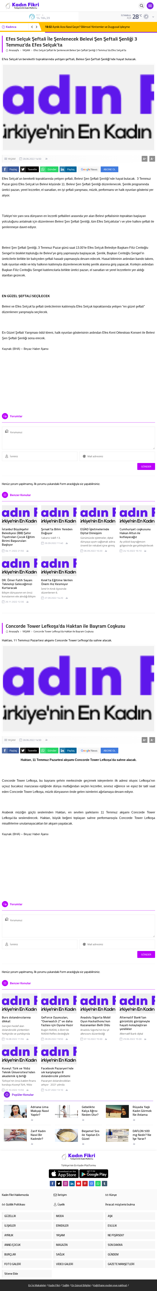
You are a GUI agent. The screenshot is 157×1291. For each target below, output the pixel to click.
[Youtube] (78, 1183)
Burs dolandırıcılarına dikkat (16, 1019)
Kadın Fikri (54, 1285)
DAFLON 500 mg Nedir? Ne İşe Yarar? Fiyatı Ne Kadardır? (142, 1138)
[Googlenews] (91, 1183)
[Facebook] (52, 1183)
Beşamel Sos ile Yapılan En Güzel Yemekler (90, 1136)
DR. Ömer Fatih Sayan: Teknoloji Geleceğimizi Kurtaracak (17, 584)
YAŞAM (26, 50)
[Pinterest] (85, 1183)
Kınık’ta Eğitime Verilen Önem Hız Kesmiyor (57, 582)
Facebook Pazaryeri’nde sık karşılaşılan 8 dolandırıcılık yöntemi (57, 1072)
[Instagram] (65, 1183)
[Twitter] (59, 1183)
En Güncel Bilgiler (81, 1285)
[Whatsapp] (98, 1183)
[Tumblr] (104, 1183)
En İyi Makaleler (37, 1285)
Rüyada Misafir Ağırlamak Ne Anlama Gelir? (75, 27)
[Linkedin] (72, 1183)
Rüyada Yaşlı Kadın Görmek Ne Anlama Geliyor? (142, 1112)
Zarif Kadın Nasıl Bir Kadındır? (38, 1135)
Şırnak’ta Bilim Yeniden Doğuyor (56, 531)
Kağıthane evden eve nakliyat (110, 1285)
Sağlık (65, 1285)
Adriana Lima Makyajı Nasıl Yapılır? (40, 1110)
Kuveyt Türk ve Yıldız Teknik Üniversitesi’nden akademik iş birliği (18, 1072)
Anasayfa (14, 50)
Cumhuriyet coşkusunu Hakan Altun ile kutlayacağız (135, 533)
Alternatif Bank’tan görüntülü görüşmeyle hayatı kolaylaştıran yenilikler (135, 1023)
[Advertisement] (78, 380)
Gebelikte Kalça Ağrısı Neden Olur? (90, 1110)
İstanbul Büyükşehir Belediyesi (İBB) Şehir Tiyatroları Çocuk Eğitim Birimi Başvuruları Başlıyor (18, 536)
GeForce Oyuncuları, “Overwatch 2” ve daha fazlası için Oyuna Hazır (57, 1021)
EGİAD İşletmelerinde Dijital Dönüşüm (94, 531)
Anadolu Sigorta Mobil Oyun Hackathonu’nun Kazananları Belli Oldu (95, 1021)
